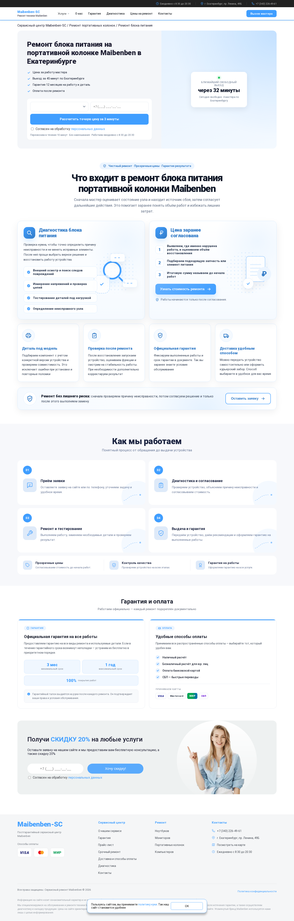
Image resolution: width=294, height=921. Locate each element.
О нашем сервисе (110, 831)
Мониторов (162, 838)
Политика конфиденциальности (257, 891)
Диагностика (115, 13)
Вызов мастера (261, 13)
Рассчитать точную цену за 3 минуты (89, 119)
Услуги (62, 13)
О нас (79, 13)
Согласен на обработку (67, 777)
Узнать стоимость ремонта (182, 289)
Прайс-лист (106, 845)
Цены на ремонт (141, 13)
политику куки (147, 904)
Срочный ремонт (109, 852)
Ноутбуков (162, 831)
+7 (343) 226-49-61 (266, 3)
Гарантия (94, 13)
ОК (187, 906)
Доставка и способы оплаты (117, 858)
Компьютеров (164, 852)
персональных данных (88, 129)
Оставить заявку (244, 398)
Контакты (165, 13)
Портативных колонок (169, 845)
